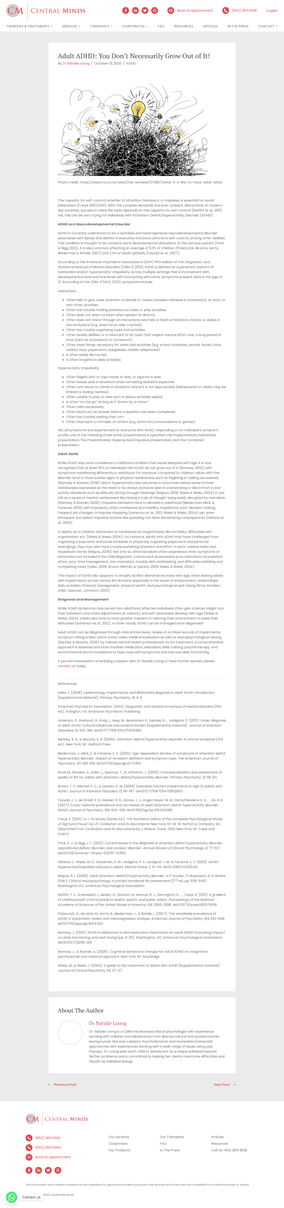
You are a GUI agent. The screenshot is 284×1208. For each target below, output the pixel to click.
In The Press (238, 26)
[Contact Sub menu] (277, 26)
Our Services (119, 1137)
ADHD (131, 63)
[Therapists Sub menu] (111, 26)
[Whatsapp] (11, 1197)
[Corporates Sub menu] (147, 26)
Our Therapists (172, 1137)
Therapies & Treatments (27, 26)
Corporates (133, 26)
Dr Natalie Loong (76, 63)
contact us (66, 666)
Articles (210, 26)
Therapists (99, 26)
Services (69, 26)
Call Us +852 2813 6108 (229, 1150)
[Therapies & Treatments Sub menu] (51, 26)
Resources (183, 26)
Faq (160, 26)
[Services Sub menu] (79, 26)
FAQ (163, 1143)
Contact (266, 26)
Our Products (119, 1150)
